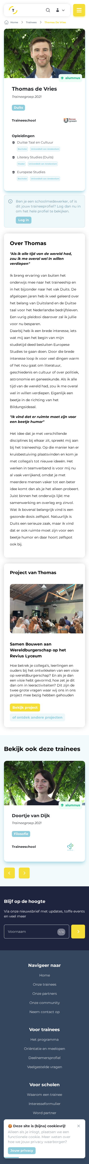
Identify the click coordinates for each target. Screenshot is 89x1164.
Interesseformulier (45, 1104)
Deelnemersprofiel (44, 1058)
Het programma (44, 1039)
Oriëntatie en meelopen (44, 1048)
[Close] (78, 1125)
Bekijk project (25, 707)
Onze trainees (44, 984)
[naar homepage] (25, 10)
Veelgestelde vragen (44, 1067)
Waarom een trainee (44, 1094)
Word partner (44, 1113)
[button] (60, 10)
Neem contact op (44, 1012)
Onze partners (44, 993)
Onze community (44, 1002)
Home (44, 975)
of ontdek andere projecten (37, 717)
